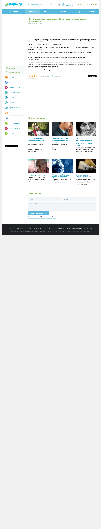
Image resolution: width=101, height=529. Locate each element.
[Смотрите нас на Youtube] (84, 4)
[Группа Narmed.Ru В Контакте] (78, 4)
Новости (12, 68)
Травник (47, 12)
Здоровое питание (14, 92)
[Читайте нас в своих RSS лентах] (91, 4)
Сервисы (92, 12)
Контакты (37, 228)
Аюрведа (11, 77)
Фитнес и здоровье (15, 128)
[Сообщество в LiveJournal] (87, 4)
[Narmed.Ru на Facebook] (80, 4)
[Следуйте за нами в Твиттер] (82, 4)
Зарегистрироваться (67, 5)
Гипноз (11, 82)
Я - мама (11, 133)
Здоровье (12, 97)
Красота (11, 102)
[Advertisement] (62, 32)
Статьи (32, 12)
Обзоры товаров (14, 72)
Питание (20, 228)
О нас (28, 228)
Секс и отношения (14, 123)
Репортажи (12, 118)
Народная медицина (15, 108)
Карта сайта (59, 228)
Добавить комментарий (38, 213)
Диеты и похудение (15, 87)
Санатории (64, 12)
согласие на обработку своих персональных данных (42, 218)
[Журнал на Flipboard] (89, 4)
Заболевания (13, 12)
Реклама (48, 228)
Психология (12, 113)
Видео (79, 12)
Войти (63, 4)
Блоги (11, 228)
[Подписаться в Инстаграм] (96, 4)
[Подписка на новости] (93, 4)
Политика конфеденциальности (79, 228)
